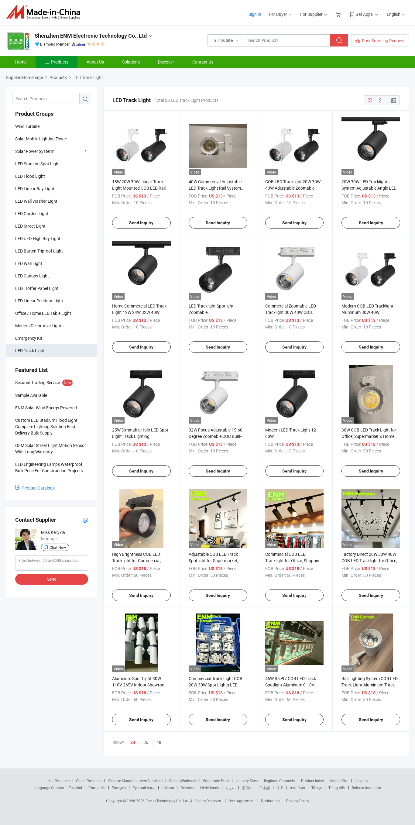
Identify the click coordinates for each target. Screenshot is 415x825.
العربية (230, 787)
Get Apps (364, 14)
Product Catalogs (38, 488)
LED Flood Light (30, 176)
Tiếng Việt (336, 787)
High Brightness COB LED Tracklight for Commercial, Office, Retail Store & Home (137, 560)
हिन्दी (279, 787)
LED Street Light (30, 226)
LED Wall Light (28, 263)
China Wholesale (183, 780)
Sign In (255, 14)
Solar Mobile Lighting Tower (41, 139)
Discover (166, 62)
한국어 (247, 787)
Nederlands (209, 787)
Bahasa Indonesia (366, 787)
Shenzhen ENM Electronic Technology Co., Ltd (91, 36)
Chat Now (58, 547)
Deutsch (187, 787)
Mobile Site (339, 780)
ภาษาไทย (297, 787)
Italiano (168, 787)
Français (119, 787)
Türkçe (316, 787)
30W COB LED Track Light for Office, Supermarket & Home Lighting (368, 436)
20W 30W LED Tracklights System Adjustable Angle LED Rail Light (368, 188)
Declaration (270, 800)
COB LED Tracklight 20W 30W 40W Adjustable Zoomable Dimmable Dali (293, 188)
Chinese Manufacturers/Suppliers (135, 780)
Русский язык (143, 787)
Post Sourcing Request (383, 40)
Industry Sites (246, 780)
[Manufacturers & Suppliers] (45, 12)
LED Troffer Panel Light (37, 288)
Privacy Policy (297, 800)
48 (158, 742)
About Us (95, 62)
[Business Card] (85, 520)
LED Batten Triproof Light (39, 251)
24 (132, 742)
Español (75, 787)
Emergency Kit (28, 338)
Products (59, 62)
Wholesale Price (216, 780)
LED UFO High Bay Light (37, 238)
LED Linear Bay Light (34, 188)
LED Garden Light (31, 213)
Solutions (131, 62)
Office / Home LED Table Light (43, 313)
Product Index (312, 780)
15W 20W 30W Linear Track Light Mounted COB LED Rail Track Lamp (139, 188)
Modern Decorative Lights (39, 325)
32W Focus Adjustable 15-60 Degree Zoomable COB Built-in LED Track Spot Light (217, 436)
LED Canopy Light (32, 276)
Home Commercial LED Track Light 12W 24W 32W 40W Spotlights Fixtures (139, 312)
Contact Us (202, 62)
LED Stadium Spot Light (37, 164)
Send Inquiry (141, 222)
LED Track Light (30, 350)
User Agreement (241, 800)
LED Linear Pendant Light (39, 301)
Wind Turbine (27, 126)
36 (145, 742)
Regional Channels (279, 780)
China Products (88, 780)
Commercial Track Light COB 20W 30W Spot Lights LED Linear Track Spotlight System (217, 684)
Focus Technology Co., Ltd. (168, 800)
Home (20, 62)
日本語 (264, 787)
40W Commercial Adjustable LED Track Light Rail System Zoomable (215, 188)
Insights (361, 780)
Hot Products (59, 780)
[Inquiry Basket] (339, 14)
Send (52, 579)
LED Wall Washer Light (36, 201)
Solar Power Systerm (34, 151)
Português (96, 787)
